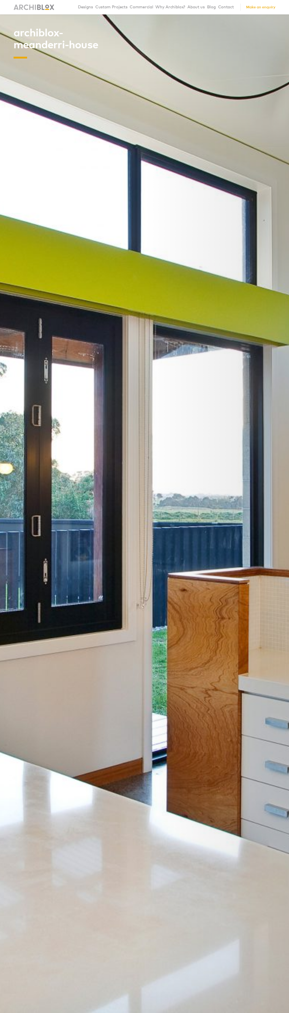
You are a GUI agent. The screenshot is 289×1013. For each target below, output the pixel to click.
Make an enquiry (260, 7)
